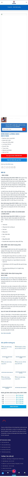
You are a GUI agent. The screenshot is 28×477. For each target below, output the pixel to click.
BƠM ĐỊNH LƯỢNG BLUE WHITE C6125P (21, 357)
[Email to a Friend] (9, 167)
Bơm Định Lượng (17, 7)
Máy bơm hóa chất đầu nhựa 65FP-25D (21, 372)
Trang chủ (9, 7)
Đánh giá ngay (14, 406)
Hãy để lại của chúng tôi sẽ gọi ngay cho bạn (15, 125)
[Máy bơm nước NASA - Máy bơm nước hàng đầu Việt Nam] (14, 2)
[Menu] (2, 2)
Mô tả (3, 172)
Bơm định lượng (4, 277)
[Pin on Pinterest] (12, 167)
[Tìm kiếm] (26, 2)
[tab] (14, 172)
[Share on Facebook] (5, 167)
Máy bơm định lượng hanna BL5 (7, 372)
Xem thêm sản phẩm (6, 333)
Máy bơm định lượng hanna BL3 (21, 387)
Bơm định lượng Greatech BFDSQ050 (7, 388)
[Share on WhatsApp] (2, 167)
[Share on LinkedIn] (14, 167)
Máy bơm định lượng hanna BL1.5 (7, 357)
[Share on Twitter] (7, 167)
